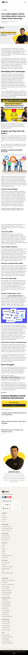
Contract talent (5, 539)
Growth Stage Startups (7, 528)
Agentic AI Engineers (6, 590)
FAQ (3, 570)
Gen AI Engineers (6, 586)
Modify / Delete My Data (7, 572)
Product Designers (6, 621)
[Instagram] (8, 497)
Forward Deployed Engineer (8, 580)
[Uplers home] (14, 492)
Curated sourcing (6, 535)
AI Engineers (5, 582)
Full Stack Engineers (6, 601)
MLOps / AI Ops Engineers (8, 584)
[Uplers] (5, 2)
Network (4, 553)
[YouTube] (10, 497)
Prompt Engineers (6, 588)
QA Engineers (5, 608)
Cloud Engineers (5, 612)
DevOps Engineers (6, 610)
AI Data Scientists (6, 594)
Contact (4, 519)
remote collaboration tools (15, 295)
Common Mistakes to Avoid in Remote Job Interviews (13, 397)
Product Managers (6, 625)
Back (5, 10)
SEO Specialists (5, 639)
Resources (4, 549)
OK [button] (14, 653)
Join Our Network (6, 562)
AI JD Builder (5, 557)
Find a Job (4, 564)
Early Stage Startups (6, 526)
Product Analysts (6, 627)
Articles (3, 545)
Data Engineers (5, 614)
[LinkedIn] (3, 497)
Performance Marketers (7, 636)
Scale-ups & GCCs (6, 530)
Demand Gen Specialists (7, 643)
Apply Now (14, 405)
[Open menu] (25, 2)
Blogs (3, 547)
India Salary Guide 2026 (7, 555)
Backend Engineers (6, 603)
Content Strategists (6, 641)
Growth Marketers (6, 634)
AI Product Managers (6, 592)
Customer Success (6, 629)
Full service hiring (6, 537)
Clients (3, 551)
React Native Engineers (7, 616)
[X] (5, 497)
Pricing (3, 521)
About (3, 515)
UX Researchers (5, 623)
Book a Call (4, 517)
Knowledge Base (6, 568)
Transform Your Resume (7, 566)
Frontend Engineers (6, 606)
